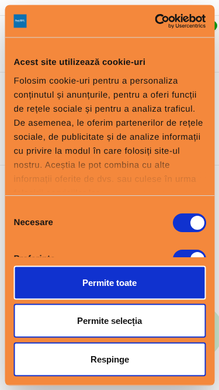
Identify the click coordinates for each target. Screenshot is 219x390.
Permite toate (109, 282)
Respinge (110, 359)
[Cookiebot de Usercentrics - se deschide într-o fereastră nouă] (156, 21)
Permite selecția (109, 321)
